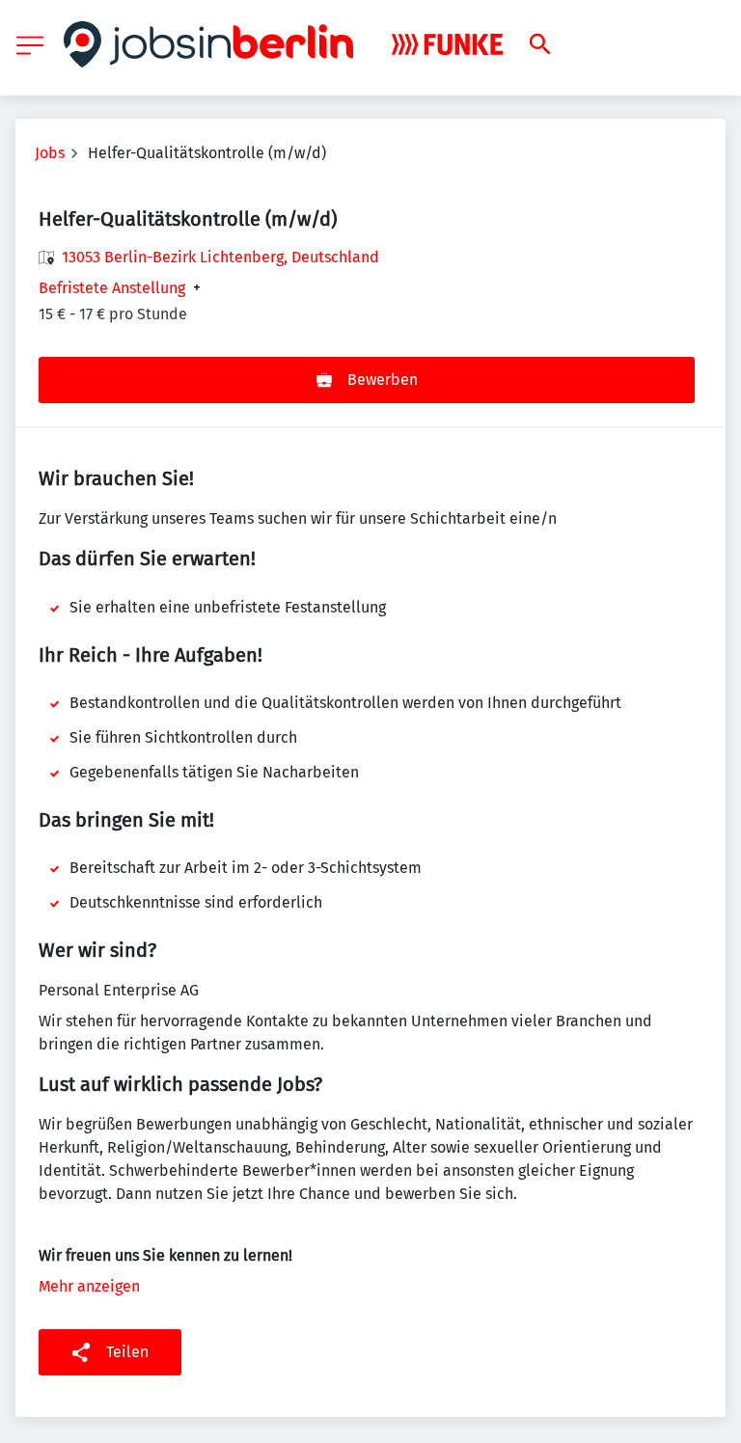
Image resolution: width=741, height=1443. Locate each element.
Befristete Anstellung (112, 288)
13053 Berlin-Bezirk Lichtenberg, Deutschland (220, 257)
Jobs (50, 153)
